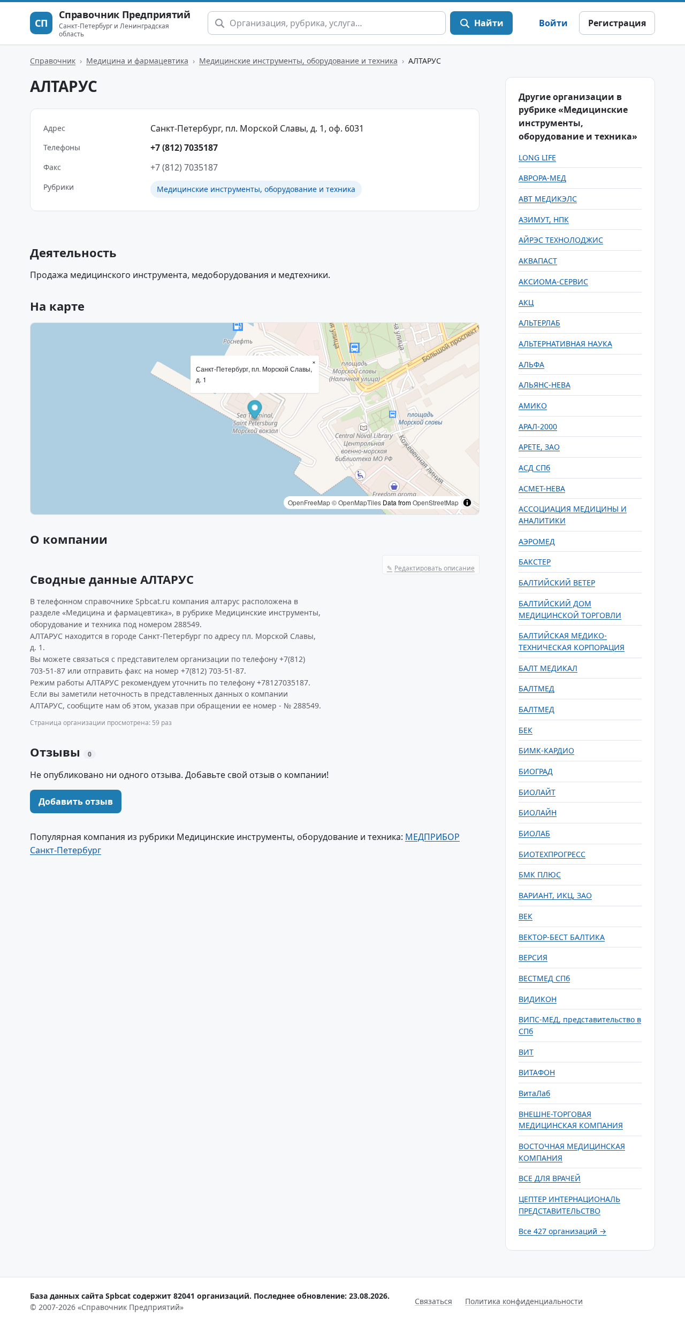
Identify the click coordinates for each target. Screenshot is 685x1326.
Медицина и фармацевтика (137, 61)
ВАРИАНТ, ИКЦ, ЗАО (555, 895)
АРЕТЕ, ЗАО (539, 447)
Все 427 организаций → (562, 1231)
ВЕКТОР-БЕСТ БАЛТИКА (562, 937)
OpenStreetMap (436, 502)
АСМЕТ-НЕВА (542, 488)
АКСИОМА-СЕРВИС (553, 281)
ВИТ (526, 1052)
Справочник (52, 61)
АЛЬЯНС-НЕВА (544, 385)
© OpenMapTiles (356, 502)
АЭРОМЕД (537, 541)
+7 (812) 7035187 (184, 147)
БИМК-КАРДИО (546, 750)
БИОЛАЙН (538, 812)
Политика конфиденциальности (524, 1301)
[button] (255, 411)
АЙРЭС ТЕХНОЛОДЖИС (561, 240)
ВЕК (525, 916)
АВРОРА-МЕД (542, 178)
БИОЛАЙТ (537, 792)
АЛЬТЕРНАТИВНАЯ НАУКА (565, 343)
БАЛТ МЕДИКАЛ (548, 668)
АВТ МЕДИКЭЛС (548, 199)
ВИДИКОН (538, 999)
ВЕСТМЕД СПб (544, 978)
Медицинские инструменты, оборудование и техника (298, 61)
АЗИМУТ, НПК (544, 219)
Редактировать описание (431, 568)
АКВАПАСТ (538, 261)
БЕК (525, 730)
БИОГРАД (536, 771)
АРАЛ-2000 (538, 426)
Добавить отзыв (76, 801)
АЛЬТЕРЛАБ (539, 323)
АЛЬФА (531, 364)
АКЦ (526, 302)
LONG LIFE (537, 157)
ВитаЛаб (534, 1093)
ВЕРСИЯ (533, 957)
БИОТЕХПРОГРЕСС (552, 854)
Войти (553, 23)
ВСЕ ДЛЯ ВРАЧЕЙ (550, 1178)
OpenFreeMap (309, 502)
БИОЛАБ (534, 833)
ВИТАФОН (537, 1072)
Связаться (433, 1301)
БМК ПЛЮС (540, 874)
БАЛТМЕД (536, 688)
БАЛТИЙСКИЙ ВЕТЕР (557, 582)
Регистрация (617, 23)
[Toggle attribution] (467, 502)
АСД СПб (534, 467)
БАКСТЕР (535, 562)
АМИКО (533, 405)
